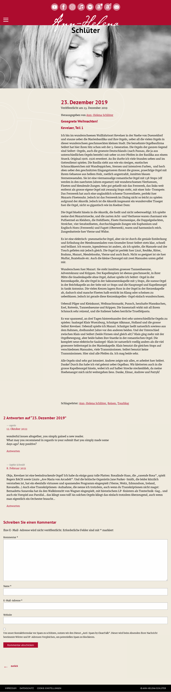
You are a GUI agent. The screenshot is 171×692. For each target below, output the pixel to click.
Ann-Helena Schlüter (99, 115)
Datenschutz (27, 688)
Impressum (10, 688)
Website (7, 614)
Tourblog (123, 403)
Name (7, 586)
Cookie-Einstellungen (49, 688)
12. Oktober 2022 (17, 429)
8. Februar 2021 (16, 468)
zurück (10, 666)
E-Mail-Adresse (12, 600)
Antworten (13, 451)
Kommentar (10, 537)
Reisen (112, 403)
